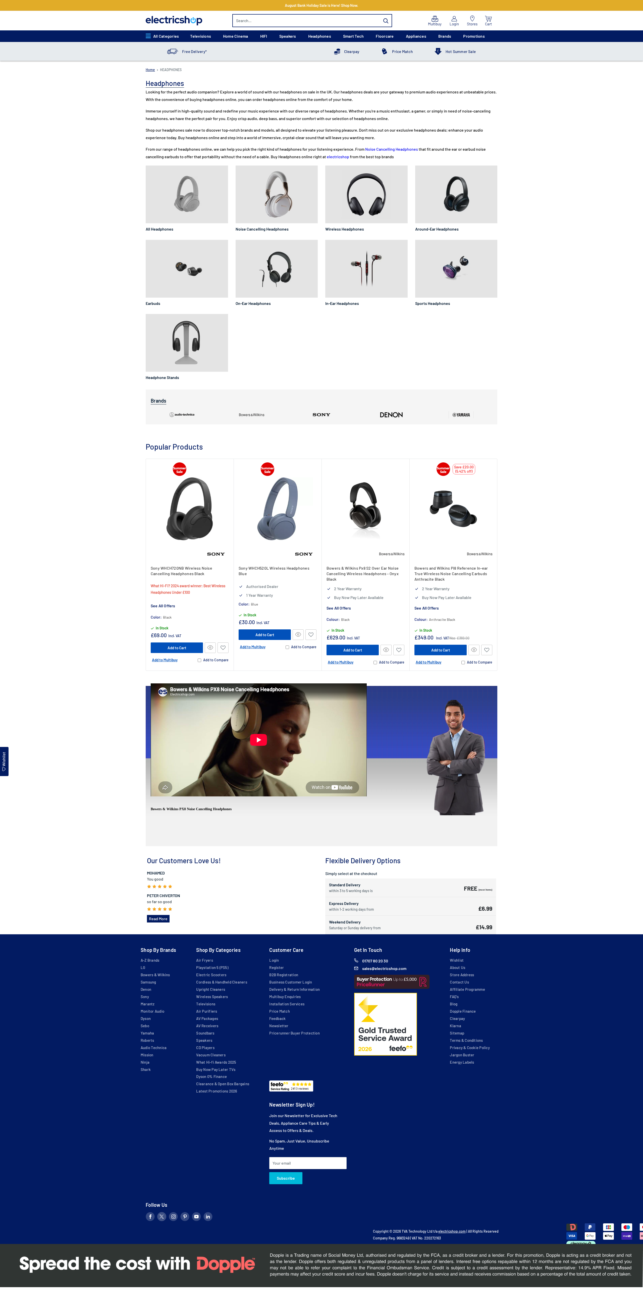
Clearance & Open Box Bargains (222, 1083)
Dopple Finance (463, 1011)
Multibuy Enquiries (285, 996)
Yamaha (147, 1033)
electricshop (338, 156)
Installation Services (286, 1004)
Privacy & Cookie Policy (470, 1047)
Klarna (455, 1025)
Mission (147, 1055)
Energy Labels (462, 1062)
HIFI (263, 36)
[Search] (386, 20)
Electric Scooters (211, 974)
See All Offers (163, 605)
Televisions (200, 36)
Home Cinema (235, 36)
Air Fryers (204, 960)
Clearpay (351, 51)
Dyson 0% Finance (211, 1076)
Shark (146, 1069)
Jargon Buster (462, 1055)
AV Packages (207, 1018)
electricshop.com (452, 1231)
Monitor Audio (152, 1011)
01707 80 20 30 (375, 960)
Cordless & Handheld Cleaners (221, 982)
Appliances (416, 36)
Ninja (145, 1062)
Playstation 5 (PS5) (212, 967)
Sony (145, 996)
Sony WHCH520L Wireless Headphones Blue (274, 571)
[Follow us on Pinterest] (184, 1217)
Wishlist (457, 960)
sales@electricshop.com (384, 968)
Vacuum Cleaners (210, 1055)
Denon (146, 989)
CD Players (205, 1047)
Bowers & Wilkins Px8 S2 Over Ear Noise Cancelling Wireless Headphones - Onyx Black (363, 573)
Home (150, 70)
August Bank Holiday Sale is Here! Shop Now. (321, 5)
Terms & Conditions (466, 1040)
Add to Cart (177, 647)
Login (274, 960)
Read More (158, 918)
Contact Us (459, 982)
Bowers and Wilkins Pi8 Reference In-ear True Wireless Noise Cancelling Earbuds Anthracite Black (451, 573)
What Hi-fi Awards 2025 (216, 1062)
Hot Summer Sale (461, 51)
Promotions (474, 36)
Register (276, 967)
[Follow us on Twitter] (161, 1217)
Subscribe (286, 1178)
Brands (444, 36)
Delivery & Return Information (294, 989)
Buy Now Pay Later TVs (215, 1069)
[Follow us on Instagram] (173, 1217)
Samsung (148, 982)
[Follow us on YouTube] (196, 1217)
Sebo (145, 1025)
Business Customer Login (290, 982)
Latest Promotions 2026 (216, 1091)
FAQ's (454, 996)
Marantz (148, 1004)
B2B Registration (283, 974)
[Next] (497, 564)
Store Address (462, 974)
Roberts (147, 1040)
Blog (453, 1004)
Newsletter (278, 1025)
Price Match (402, 51)
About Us (457, 967)
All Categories (166, 36)
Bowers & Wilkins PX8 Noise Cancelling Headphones (191, 809)
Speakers (287, 36)
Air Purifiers (206, 1011)
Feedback (277, 1018)
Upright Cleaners (210, 989)
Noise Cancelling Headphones (391, 149)
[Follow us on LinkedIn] (207, 1217)
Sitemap (457, 1033)
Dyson (146, 1018)
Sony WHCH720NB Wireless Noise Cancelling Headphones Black (181, 571)
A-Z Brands (150, 960)
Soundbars (205, 1033)
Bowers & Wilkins (155, 974)
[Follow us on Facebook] (150, 1217)
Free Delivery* (194, 51)
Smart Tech (353, 36)
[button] (223, 647)
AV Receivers (207, 1025)
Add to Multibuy (165, 660)
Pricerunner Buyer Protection (294, 1033)
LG (143, 967)
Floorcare (385, 36)
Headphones (319, 36)
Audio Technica (154, 1047)
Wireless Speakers (212, 996)
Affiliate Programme (467, 989)
